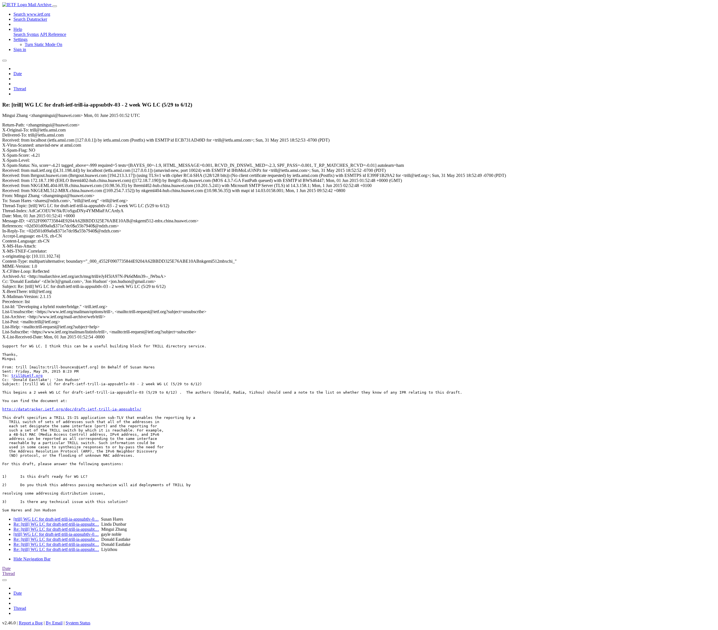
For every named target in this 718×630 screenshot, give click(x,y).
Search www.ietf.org (31, 14)
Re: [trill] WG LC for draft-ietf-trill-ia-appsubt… (56, 524)
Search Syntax (26, 34)
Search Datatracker (30, 19)
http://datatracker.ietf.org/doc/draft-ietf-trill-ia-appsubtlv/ (71, 409)
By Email (54, 622)
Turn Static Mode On (43, 44)
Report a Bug (31, 622)
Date (17, 73)
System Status (78, 622)
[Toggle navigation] (54, 6)
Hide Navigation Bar (31, 559)
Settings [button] (20, 39)
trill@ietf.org (27, 375)
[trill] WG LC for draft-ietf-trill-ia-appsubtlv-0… (56, 519)
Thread (19, 88)
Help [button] (17, 29)
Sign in (19, 49)
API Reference (53, 34)
